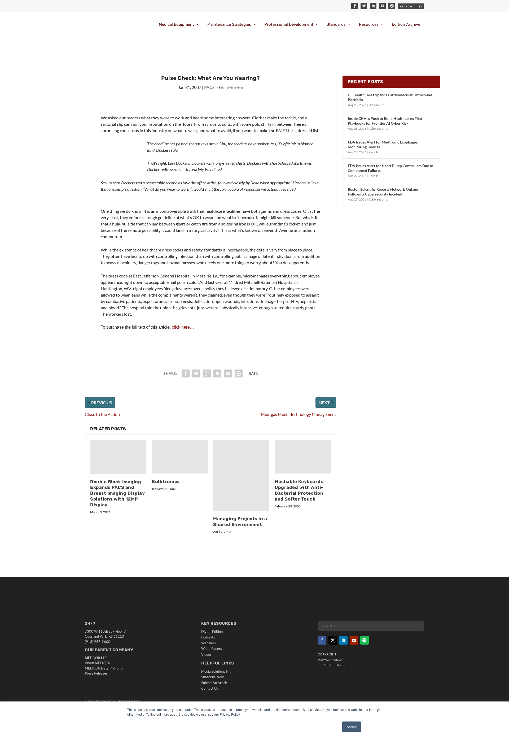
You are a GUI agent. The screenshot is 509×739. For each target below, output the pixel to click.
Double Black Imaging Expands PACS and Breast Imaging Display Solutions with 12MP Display (117, 493)
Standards (336, 24)
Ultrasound (376, 105)
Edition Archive (406, 24)
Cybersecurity (378, 129)
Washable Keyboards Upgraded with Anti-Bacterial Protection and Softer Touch (299, 490)
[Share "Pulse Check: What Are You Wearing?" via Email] (228, 373)
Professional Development (288, 24)
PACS (209, 87)
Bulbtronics (166, 481)
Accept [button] (352, 726)
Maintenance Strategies (229, 24)
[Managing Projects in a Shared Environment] (241, 475)
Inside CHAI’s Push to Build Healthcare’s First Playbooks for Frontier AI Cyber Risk (385, 120)
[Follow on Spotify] (364, 640)
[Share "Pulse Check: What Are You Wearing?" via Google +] (206, 373)
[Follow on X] (332, 640)
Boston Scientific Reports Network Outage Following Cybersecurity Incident (383, 191)
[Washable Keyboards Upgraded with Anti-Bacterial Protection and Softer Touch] (303, 456)
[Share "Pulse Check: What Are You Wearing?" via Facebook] (185, 373)
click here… (183, 327)
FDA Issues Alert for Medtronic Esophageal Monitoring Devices (383, 144)
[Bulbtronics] (180, 456)
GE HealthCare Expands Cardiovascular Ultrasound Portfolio (390, 97)
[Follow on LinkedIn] (343, 640)
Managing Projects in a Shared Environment (240, 521)
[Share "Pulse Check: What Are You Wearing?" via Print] (238, 373)
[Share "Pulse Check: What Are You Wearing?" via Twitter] (196, 373)
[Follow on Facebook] (322, 640)
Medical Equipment (176, 24)
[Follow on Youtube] (354, 640)
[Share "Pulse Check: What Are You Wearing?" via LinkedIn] (217, 373)
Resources (369, 24)
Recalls (373, 152)
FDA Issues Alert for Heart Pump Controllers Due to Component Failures (390, 168)
